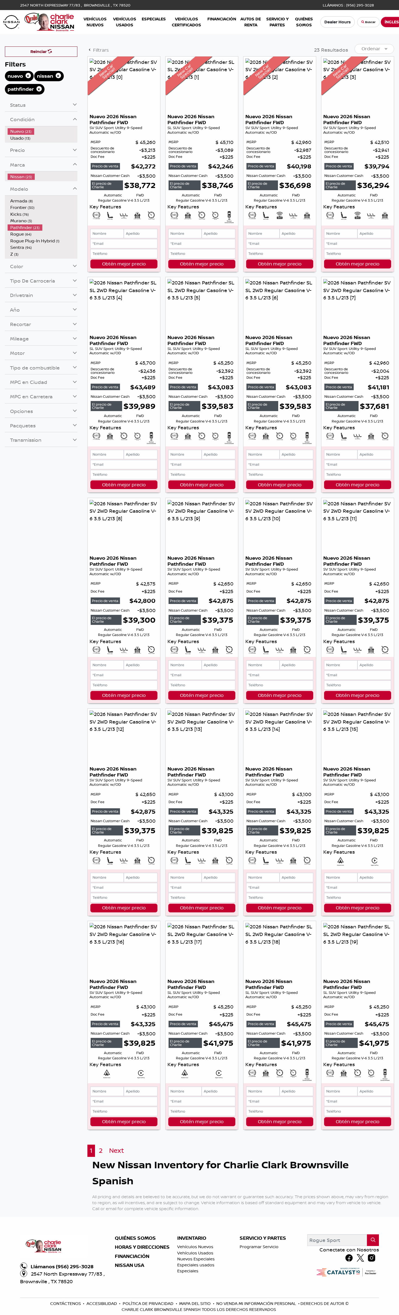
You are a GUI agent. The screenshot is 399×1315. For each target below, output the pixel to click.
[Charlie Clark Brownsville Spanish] (39, 21)
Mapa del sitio (195, 1303)
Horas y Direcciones (142, 1247)
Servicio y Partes (263, 1238)
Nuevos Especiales (196, 1259)
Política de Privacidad (149, 1303)
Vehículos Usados (195, 1253)
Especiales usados (195, 1265)
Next (116, 1150)
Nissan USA (129, 1265)
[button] (95, 22)
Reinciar (39, 51)
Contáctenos (66, 1303)
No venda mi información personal (256, 1303)
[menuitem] (43, 131)
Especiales (187, 1271)
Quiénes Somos (135, 1238)
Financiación (132, 1256)
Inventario (191, 1238)
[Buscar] (373, 1240)
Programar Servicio (259, 1247)
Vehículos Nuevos (195, 1247)
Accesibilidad (102, 1303)
